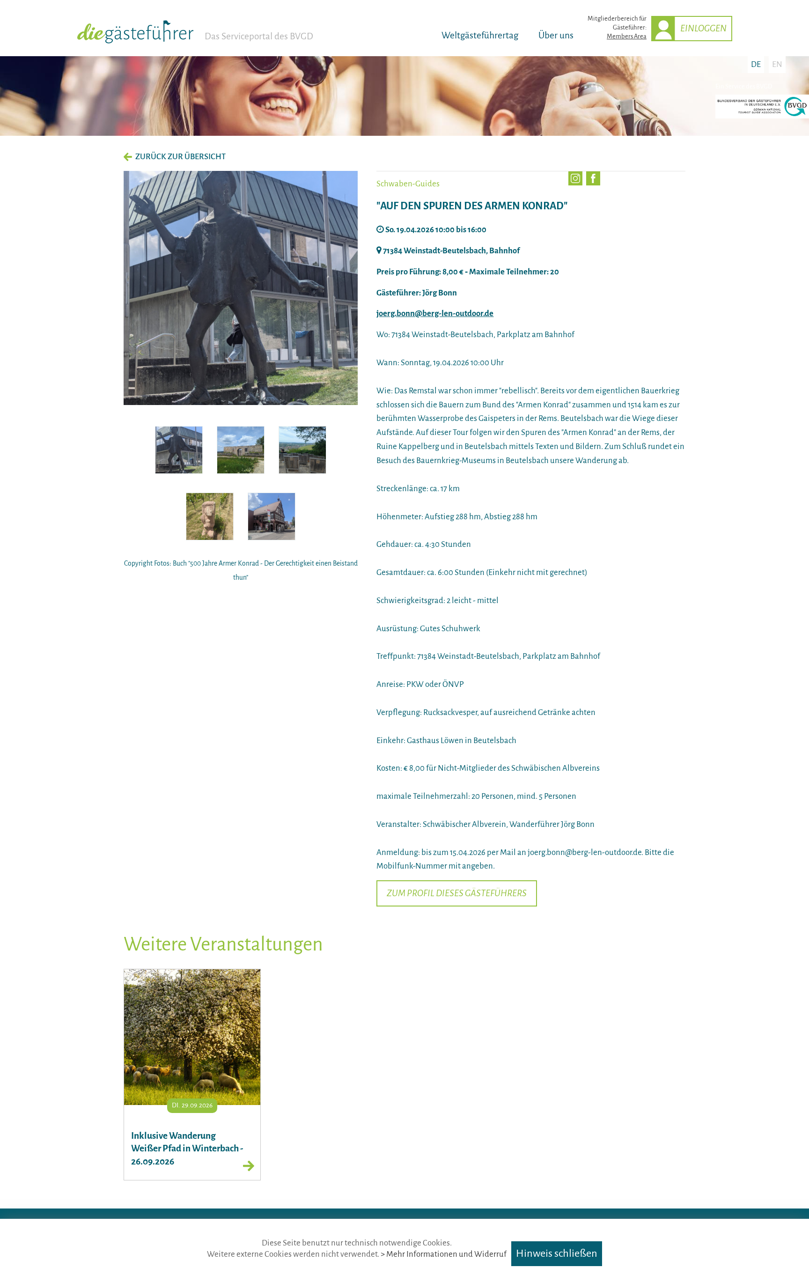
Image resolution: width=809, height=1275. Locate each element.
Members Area (627, 36)
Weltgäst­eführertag (479, 35)
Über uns (556, 35)
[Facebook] (593, 178)
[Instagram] (575, 178)
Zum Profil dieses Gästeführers (457, 893)
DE (756, 64)
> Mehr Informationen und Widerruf (444, 1254)
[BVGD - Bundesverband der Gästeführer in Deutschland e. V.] (762, 116)
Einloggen (703, 28)
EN (777, 64)
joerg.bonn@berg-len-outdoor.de (434, 313)
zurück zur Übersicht (180, 156)
